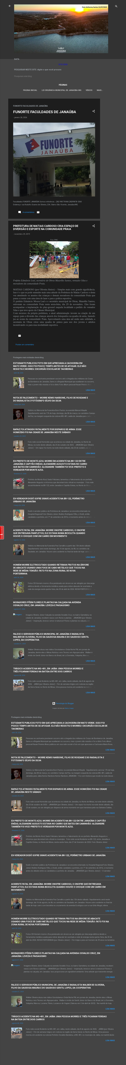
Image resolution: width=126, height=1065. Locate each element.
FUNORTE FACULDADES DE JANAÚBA (44, 112)
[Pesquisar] (116, 6)
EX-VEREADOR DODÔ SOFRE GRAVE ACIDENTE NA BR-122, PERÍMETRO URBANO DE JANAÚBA (58, 855)
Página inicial (30, 90)
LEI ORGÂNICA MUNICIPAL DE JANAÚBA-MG (61, 90)
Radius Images (69, 708)
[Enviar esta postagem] (38, 213)
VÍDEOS (89, 90)
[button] (93, 112)
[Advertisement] (110, 135)
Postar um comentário (25, 344)
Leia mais (90, 390)
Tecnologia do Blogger (64, 703)
